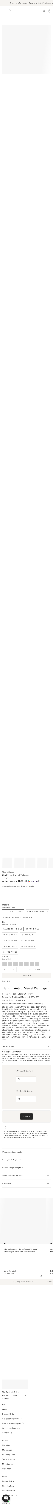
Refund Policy (8, 1481)
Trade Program (8, 1459)
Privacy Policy (8, 1490)
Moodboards (7, 1464)
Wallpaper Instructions (11, 1419)
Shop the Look (8, 1455)
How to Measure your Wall (13, 1423)
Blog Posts (6, 1468)
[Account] (44, 11)
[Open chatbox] (6, 1498)
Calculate (26, 1116)
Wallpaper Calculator (11, 1428)
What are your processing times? (12, 1167)
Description (7, 981)
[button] (26, 881)
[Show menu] (3, 11)
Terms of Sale (8, 1046)
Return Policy (6, 1183)
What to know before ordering (12, 1152)
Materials (6, 1445)
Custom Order (8, 1414)
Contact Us (7, 1433)
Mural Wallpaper (8, 872)
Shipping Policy (8, 1486)
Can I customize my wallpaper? (12, 1175)
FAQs (4, 1409)
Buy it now (26, 976)
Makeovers (7, 1450)
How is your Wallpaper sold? (11, 1160)
